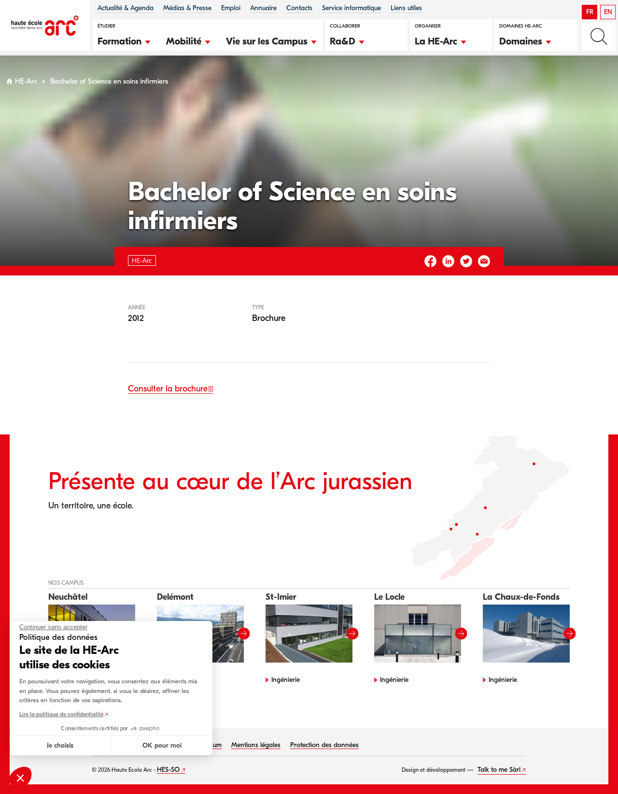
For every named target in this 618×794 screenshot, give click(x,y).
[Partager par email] (484, 261)
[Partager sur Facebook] (430, 261)
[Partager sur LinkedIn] (448, 261)
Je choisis (60, 745)
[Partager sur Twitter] (466, 261)
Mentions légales (256, 745)
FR (589, 12)
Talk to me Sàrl (499, 769)
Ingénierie (285, 680)
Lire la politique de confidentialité (61, 714)
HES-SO (168, 769)
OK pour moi (162, 745)
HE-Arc (26, 81)
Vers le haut (591, 767)
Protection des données (324, 745)
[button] (124, 40)
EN (608, 12)
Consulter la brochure (168, 389)
